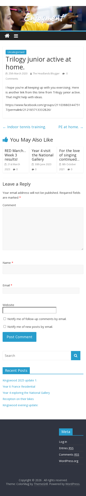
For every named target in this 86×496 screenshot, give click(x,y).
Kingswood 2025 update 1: (20, 380)
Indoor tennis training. (24, 126)
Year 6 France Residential (19, 386)
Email (7, 285)
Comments (69, 454)
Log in (63, 442)
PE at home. (70, 126)
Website (8, 305)
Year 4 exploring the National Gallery (26, 393)
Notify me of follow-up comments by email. (36, 319)
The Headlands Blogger (46, 73)
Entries (66, 448)
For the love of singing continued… (69, 155)
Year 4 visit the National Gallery (42, 155)
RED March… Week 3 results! (15, 155)
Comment (9, 205)
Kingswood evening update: (20, 405)
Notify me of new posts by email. (30, 327)
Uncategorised (16, 52)
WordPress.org (68, 461)
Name (8, 263)
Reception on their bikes (18, 399)
